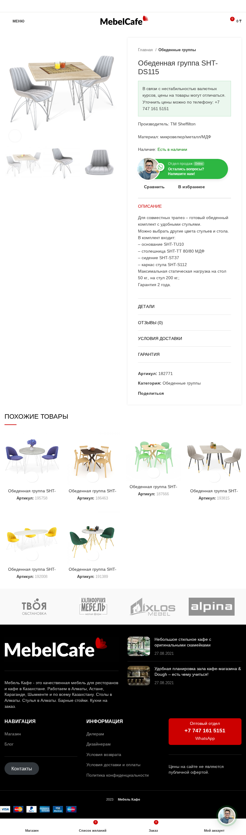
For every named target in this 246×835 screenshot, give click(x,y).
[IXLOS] (152, 607)
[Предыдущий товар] (216, 50)
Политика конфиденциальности (117, 775)
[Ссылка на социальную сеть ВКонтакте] (189, 393)
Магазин (12, 733)
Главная (146, 50)
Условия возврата (103, 754)
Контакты (21, 768)
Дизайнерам (98, 744)
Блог (9, 744)
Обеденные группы (177, 50)
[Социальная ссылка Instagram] (116, 6)
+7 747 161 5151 (204, 731)
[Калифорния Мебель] (93, 607)
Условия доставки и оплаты (113, 764)
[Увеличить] (15, 136)
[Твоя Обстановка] (34, 607)
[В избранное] (32, 477)
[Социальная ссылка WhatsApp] (123, 6)
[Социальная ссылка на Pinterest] (175, 393)
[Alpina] (211, 607)
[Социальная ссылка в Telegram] (130, 6)
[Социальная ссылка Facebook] (168, 393)
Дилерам (95, 733)
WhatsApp (205, 738)
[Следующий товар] (228, 50)
